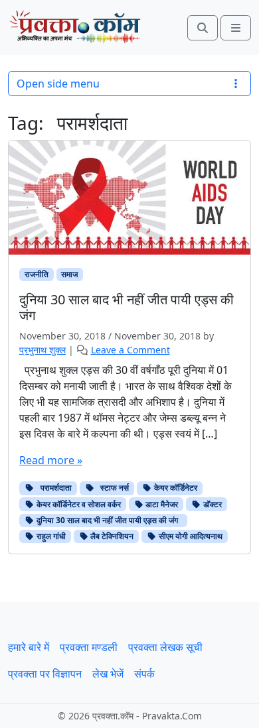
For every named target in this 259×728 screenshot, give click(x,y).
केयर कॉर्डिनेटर (174, 487)
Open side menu (58, 83)
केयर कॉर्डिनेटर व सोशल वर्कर (78, 504)
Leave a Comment (130, 349)
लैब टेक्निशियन (110, 536)
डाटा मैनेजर (160, 504)
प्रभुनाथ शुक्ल (42, 349)
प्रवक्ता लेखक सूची (165, 647)
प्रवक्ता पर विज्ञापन (45, 673)
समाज (69, 274)
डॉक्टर (211, 504)
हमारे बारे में (28, 647)
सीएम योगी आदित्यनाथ (189, 536)
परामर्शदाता (53, 487)
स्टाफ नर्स (111, 487)
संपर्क (144, 673)
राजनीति (36, 274)
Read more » (50, 460)
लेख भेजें (108, 673)
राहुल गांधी (50, 536)
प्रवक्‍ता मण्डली (89, 647)
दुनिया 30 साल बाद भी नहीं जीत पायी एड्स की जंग (108, 520)
